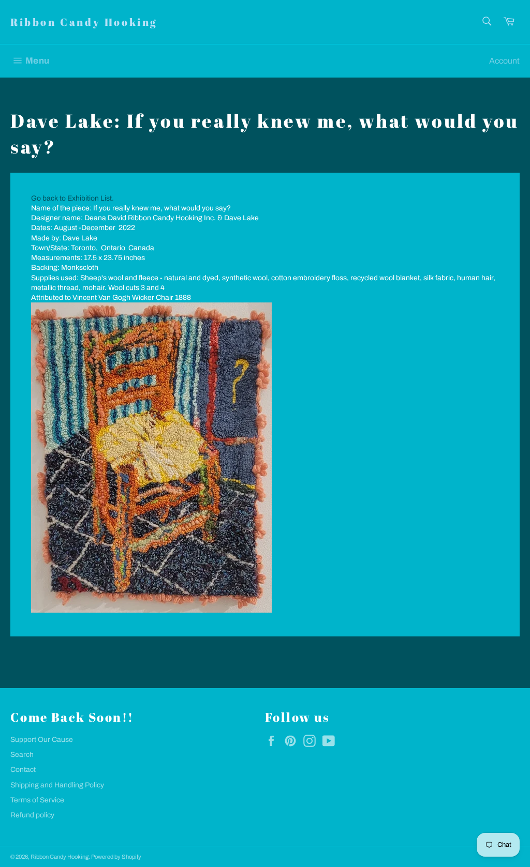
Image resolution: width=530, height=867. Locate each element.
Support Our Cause (41, 739)
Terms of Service (37, 800)
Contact (23, 769)
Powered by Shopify (116, 857)
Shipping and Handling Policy (57, 785)
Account (504, 60)
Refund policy (32, 815)
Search (22, 754)
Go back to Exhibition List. (72, 198)
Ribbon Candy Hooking (83, 22)
